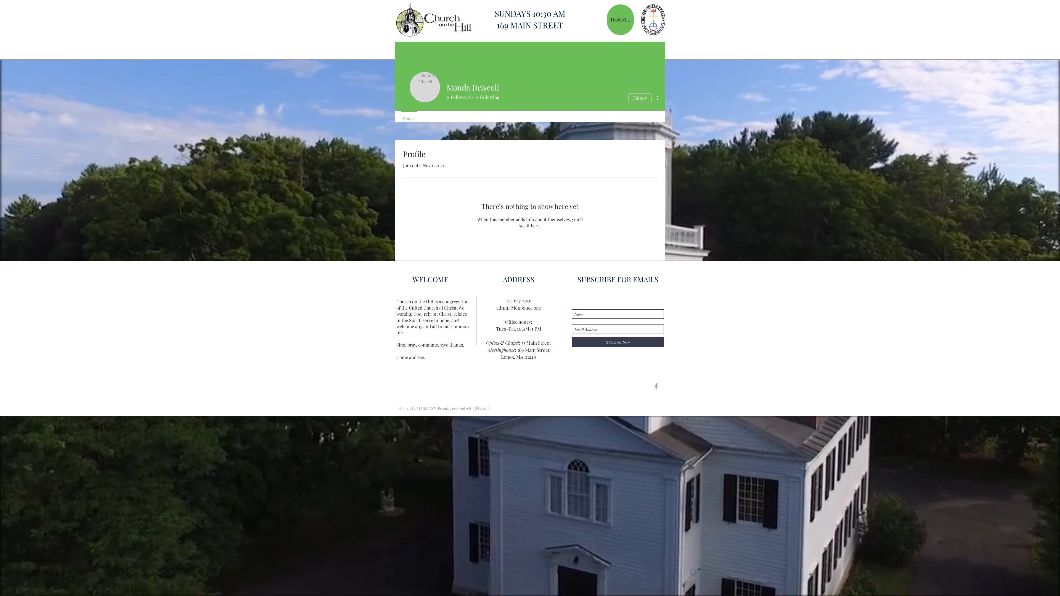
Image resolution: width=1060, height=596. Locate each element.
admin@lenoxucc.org (518, 308)
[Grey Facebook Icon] (656, 386)
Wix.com (482, 408)
